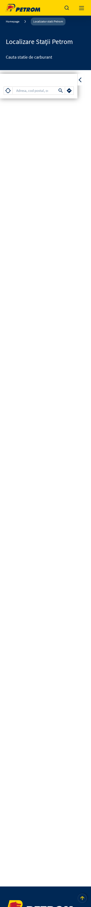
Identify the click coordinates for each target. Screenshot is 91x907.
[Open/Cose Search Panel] (67, 8)
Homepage (12, 21)
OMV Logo (14, 6)
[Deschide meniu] (81, 7)
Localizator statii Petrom (48, 21)
